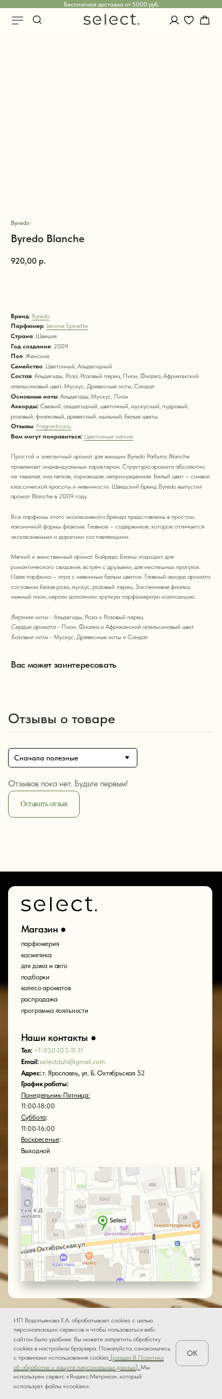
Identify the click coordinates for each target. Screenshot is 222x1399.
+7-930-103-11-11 (58, 1050)
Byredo (41, 316)
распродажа (39, 999)
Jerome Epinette (67, 326)
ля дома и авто (45, 966)
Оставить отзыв (43, 804)
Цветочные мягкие (108, 436)
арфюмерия (41, 943)
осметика (37, 955)
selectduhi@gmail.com (72, 1062)
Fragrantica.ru (53, 426)
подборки (35, 977)
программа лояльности (54, 1010)
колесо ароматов (46, 988)
